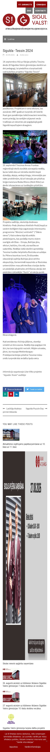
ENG (29, 10)
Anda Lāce (24, 55)
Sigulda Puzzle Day (35, 408)
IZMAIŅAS (41, 4)
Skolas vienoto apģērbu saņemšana (18, 663)
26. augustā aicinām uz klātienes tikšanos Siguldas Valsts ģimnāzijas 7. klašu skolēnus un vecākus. (24, 684)
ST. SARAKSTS (25, 4)
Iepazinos (13, 746)
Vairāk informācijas (33, 746)
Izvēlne (11, 39)
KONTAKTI (40, 10)
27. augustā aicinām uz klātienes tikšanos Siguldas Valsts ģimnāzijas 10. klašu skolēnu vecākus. (24, 707)
